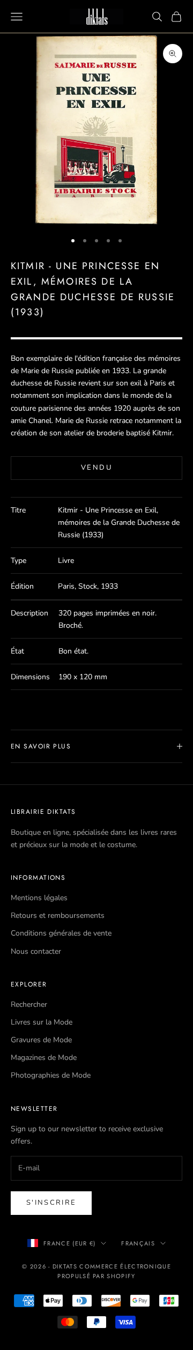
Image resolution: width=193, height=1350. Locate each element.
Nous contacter (36, 951)
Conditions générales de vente (61, 933)
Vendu (96, 467)
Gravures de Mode (41, 1040)
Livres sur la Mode (41, 1022)
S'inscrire (51, 1202)
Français (138, 1243)
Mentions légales (39, 898)
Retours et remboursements (58, 915)
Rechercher (29, 1004)
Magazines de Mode (44, 1057)
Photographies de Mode (51, 1075)
